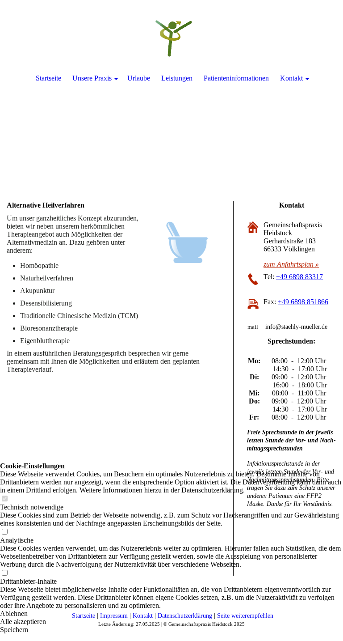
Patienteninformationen (236, 78)
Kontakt (291, 78)
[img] (171, 89)
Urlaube (138, 78)
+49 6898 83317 (299, 276)
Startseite (48, 78)
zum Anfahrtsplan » (291, 264)
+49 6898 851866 (303, 302)
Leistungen (176, 78)
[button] (171, 614)
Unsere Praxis (92, 78)
